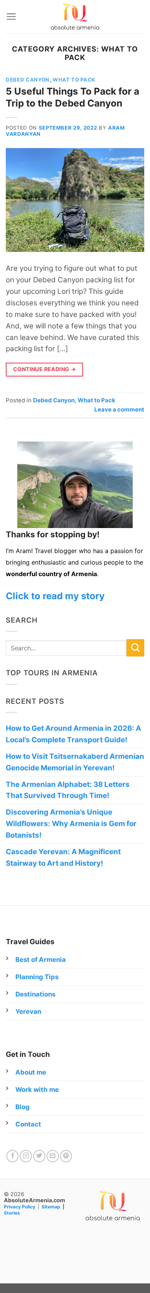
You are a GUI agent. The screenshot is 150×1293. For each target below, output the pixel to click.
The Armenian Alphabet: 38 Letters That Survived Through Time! (68, 790)
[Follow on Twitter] (39, 1156)
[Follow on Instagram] (26, 1156)
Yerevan (28, 1011)
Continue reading (44, 369)
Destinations (35, 994)
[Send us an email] (53, 1156)
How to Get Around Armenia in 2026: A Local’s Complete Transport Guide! (73, 734)
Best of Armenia (40, 959)
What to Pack (74, 80)
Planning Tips (36, 977)
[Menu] (11, 16)
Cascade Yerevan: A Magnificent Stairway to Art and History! (63, 857)
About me (30, 1072)
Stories (12, 1213)
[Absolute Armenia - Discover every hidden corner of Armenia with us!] (75, 16)
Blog (22, 1107)
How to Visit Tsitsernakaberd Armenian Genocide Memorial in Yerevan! (75, 762)
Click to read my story (55, 596)
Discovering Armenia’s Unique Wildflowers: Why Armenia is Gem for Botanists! (71, 824)
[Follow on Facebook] (13, 1156)
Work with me (37, 1089)
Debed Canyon (28, 80)
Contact (28, 1124)
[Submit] (135, 648)
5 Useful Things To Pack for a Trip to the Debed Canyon (72, 97)
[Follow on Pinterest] (66, 1156)
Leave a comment (119, 409)
